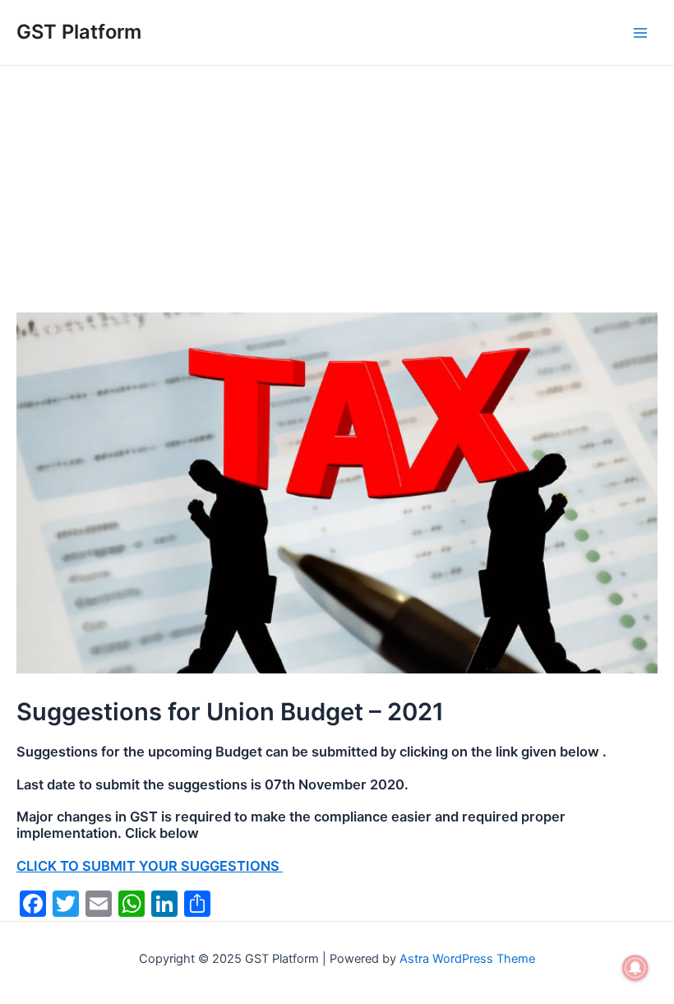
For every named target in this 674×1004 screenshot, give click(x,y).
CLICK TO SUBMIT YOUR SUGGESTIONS (149, 866)
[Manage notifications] (635, 968)
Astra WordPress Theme (467, 958)
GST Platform (78, 32)
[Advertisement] (337, 189)
